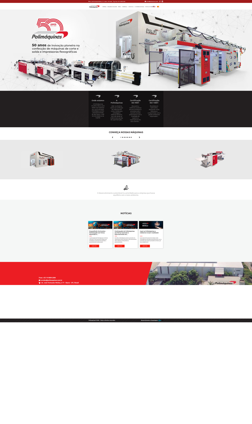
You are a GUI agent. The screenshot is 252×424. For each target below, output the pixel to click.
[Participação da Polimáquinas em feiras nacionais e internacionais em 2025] (126, 224)
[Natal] (126, 50)
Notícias (126, 213)
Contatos (130, 6)
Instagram (51, 289)
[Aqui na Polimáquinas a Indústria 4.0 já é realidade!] (151, 224)
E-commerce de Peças (139, 6)
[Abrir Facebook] (160, 2)
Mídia (119, 6)
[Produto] (42, 159)
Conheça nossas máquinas (126, 132)
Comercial (124, 6)
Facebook (42, 289)
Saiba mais (94, 245)
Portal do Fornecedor (150, 6)
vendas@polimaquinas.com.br (51, 280)
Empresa (104, 6)
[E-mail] (39, 280)
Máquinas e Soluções (112, 6)
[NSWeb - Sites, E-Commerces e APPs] (160, 320)
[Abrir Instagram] (163, 2)
